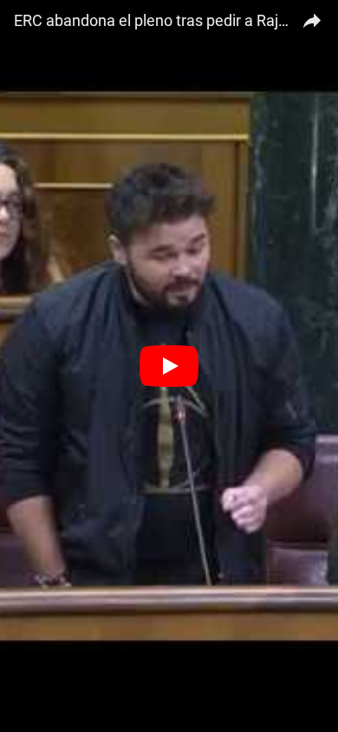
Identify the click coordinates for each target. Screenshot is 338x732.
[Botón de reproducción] (169, 366)
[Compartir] (312, 18)
